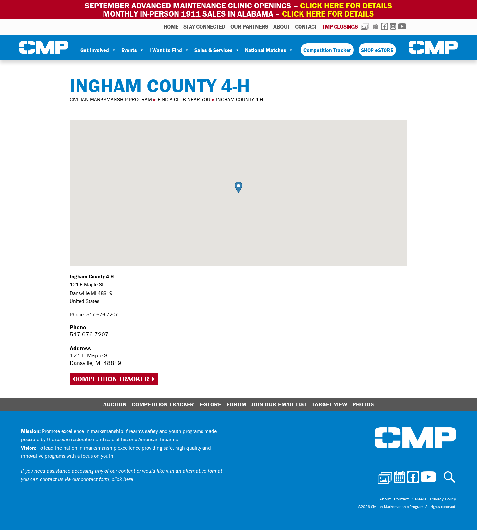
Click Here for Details (328, 14)
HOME (171, 26)
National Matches (265, 50)
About (281, 26)
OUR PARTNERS (249, 26)
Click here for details (346, 6)
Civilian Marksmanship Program (43, 47)
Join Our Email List (279, 404)
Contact (306, 26)
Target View (329, 404)
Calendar (375, 26)
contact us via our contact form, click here (86, 479)
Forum (236, 404)
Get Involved (94, 50)
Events (129, 50)
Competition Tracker (327, 50)
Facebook (384, 26)
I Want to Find (165, 50)
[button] (238, 187)
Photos (365, 26)
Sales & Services (213, 50)
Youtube (402, 26)
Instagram (393, 26)
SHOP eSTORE (377, 50)
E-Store (210, 404)
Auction (115, 404)
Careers (419, 499)
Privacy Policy (443, 499)
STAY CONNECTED (204, 26)
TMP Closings (340, 26)
